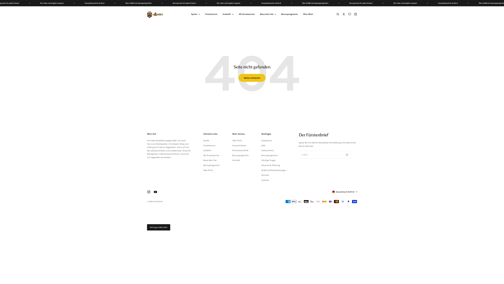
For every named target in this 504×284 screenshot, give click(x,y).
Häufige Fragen (268, 160)
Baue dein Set (266, 14)
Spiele (194, 14)
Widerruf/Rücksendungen (273, 170)
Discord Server (239, 145)
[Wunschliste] (349, 14)
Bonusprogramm (289, 14)
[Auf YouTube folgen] (155, 192)
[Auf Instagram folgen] (149, 192)
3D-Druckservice (247, 14)
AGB (263, 145)
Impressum (266, 140)
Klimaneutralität (240, 150)
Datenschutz (267, 150)
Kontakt (236, 160)
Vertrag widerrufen (158, 227)
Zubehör (227, 14)
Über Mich (308, 14)
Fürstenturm (211, 14)
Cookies (265, 180)
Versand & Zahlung (270, 165)
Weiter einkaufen (252, 78)
